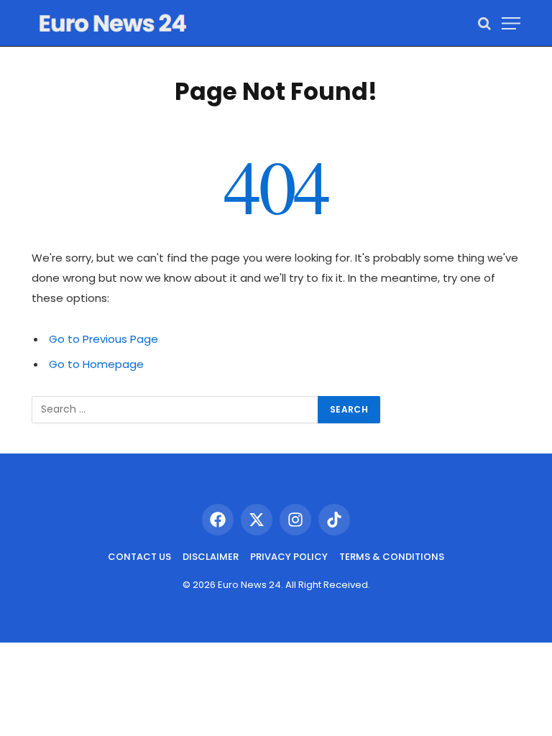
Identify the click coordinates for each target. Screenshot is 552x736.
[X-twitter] (256, 519)
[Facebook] (218, 519)
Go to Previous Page (103, 338)
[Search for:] (175, 409)
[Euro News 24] (112, 23)
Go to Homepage (96, 364)
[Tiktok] (334, 519)
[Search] (484, 23)
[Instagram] (295, 519)
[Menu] (511, 23)
